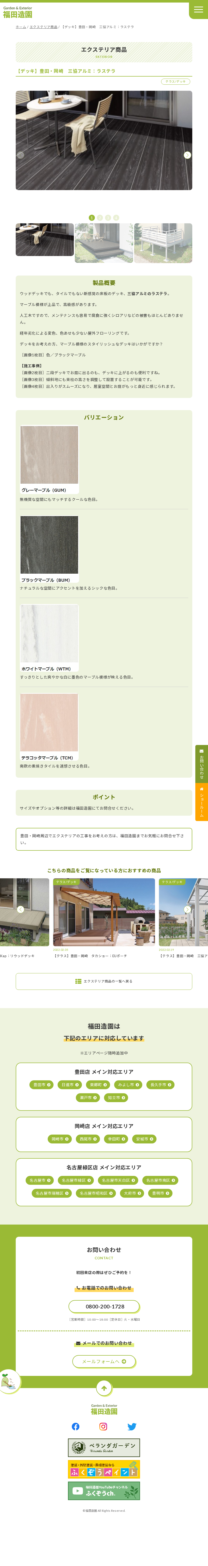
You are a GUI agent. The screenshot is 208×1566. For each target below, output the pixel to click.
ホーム (21, 27)
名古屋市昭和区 (94, 1193)
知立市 (114, 1097)
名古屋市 (38, 1180)
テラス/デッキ (175, 81)
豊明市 (158, 1193)
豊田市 (39, 1084)
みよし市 (126, 1084)
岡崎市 (58, 1139)
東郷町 (96, 1084)
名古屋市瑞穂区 (50, 1193)
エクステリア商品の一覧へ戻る (108, 981)
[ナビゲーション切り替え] (198, 9)
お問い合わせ (202, 767)
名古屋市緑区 (74, 1180)
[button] (187, 155)
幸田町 (114, 1139)
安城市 (142, 1139)
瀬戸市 (86, 1097)
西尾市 (86, 1139)
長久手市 (158, 1084)
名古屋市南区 (158, 1180)
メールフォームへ (101, 1361)
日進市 (68, 1084)
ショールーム (202, 805)
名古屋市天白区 (116, 1180)
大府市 (130, 1193)
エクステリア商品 (44, 27)
